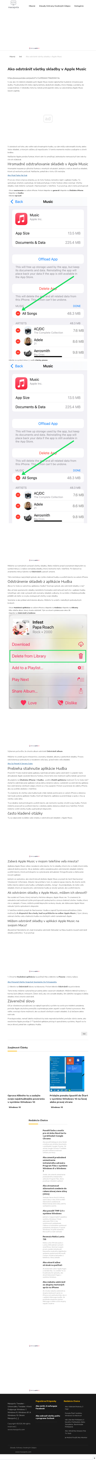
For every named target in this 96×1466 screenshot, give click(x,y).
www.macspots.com (16, 1429)
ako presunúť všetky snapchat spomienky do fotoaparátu (32, 982)
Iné (20, 57)
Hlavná (32, 6)
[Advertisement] (48, 30)
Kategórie (79, 6)
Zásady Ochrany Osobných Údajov (54, 6)
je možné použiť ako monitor (76, 1437)
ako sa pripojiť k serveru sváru (20, 764)
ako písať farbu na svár (17, 175)
